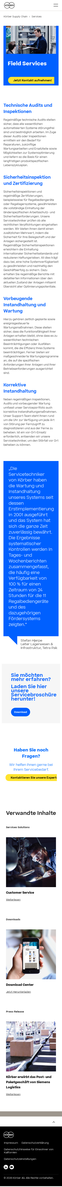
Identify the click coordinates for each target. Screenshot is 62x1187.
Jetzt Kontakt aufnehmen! (32, 80)
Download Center (20, 985)
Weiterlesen (13, 900)
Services (36, 17)
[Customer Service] (31, 862)
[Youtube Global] (11, 1167)
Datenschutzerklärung (35, 1143)
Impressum (11, 1143)
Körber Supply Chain (16, 17)
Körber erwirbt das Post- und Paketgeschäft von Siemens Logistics (28, 1082)
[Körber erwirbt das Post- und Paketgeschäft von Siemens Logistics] (31, 1046)
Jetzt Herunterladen (18, 992)
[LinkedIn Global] (5, 1167)
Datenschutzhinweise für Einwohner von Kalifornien (28, 1151)
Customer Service (20, 893)
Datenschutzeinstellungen (20, 1159)
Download (20, 712)
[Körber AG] (27, 5)
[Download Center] (31, 954)
